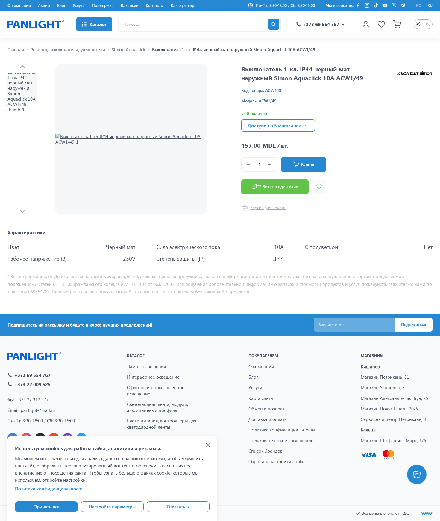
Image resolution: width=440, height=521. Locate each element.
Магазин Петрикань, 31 (385, 377)
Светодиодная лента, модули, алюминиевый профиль (157, 407)
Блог (61, 5)
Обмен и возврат (266, 409)
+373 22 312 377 (32, 400)
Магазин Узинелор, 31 (384, 387)
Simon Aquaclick (128, 49)
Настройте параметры (112, 507)
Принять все (47, 507)
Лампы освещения (146, 366)
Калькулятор (182, 5)
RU (430, 5)
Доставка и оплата (267, 419)
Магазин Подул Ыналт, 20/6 (389, 409)
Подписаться (413, 324)
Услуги (79, 5)
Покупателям (263, 355)
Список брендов (265, 451)
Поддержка (103, 5)
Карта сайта (260, 398)
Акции (44, 5)
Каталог (136, 355)
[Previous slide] (23, 67)
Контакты (155, 5)
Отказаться (178, 507)
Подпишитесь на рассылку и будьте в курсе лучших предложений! (79, 325)
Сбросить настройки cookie (277, 461)
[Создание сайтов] (427, 513)
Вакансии (130, 5)
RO (418, 5)
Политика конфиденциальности (281, 430)
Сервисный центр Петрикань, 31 (394, 419)
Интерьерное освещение (153, 377)
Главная (15, 49)
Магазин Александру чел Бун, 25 (394, 398)
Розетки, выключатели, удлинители (68, 49)
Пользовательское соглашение (280, 440)
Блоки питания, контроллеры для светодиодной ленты (161, 424)
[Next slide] (23, 211)
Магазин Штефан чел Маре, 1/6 (393, 440)
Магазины (372, 355)
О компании (19, 5)
